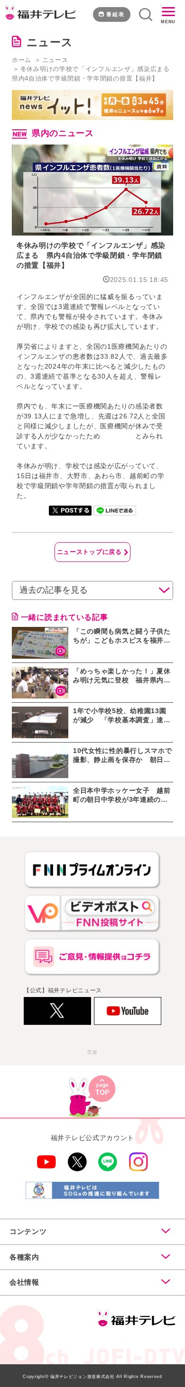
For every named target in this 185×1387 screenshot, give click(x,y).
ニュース (55, 59)
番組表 (115, 14)
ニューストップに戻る (89, 551)
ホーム (21, 59)
